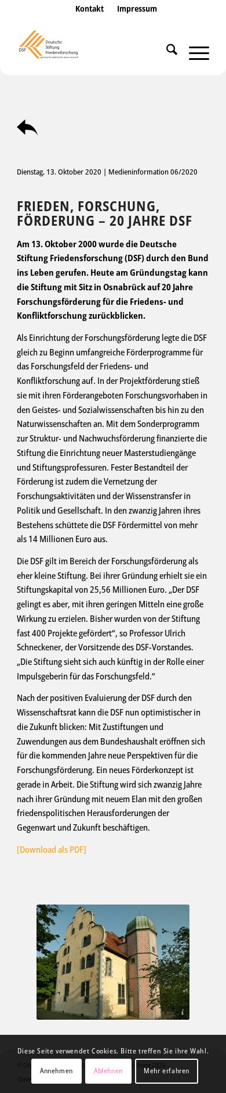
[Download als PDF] (51, 849)
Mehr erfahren (166, 1071)
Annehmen (56, 1071)
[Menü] (193, 52)
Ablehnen (108, 1071)
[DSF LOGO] (93, 52)
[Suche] (166, 52)
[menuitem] (90, 20)
